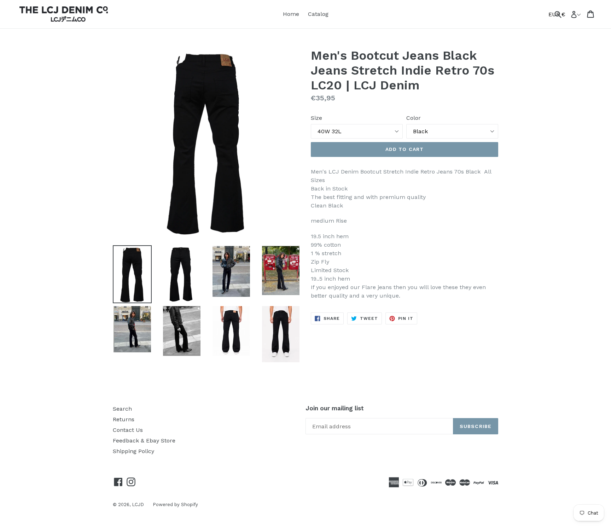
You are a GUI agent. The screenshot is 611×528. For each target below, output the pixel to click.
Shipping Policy (133, 451)
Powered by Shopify (175, 504)
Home (291, 14)
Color (413, 118)
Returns (123, 419)
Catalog (318, 14)
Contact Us (128, 430)
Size (316, 118)
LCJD (138, 504)
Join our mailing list (335, 408)
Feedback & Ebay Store (144, 440)
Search (122, 408)
